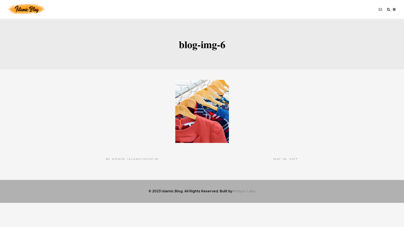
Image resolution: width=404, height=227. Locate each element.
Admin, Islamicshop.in (135, 159)
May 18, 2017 (285, 159)
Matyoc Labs (244, 191)
